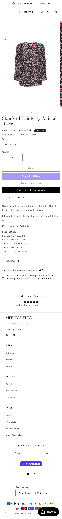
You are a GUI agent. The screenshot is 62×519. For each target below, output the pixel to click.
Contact (10, 366)
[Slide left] (24, 112)
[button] (6, 12)
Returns (9, 360)
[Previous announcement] (5, 4)
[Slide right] (37, 112)
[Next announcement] (56, 4)
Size (4, 139)
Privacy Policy (12, 429)
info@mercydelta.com (17, 324)
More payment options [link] (31, 183)
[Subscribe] (47, 453)
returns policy (34, 275)
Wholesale (11, 422)
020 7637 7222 (13, 330)
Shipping (16, 134)
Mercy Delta (26, 514)
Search (9, 384)
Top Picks (10, 397)
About (9, 416)
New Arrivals (12, 391)
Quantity (6, 152)
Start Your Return (14, 435)
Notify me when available (31, 190)
